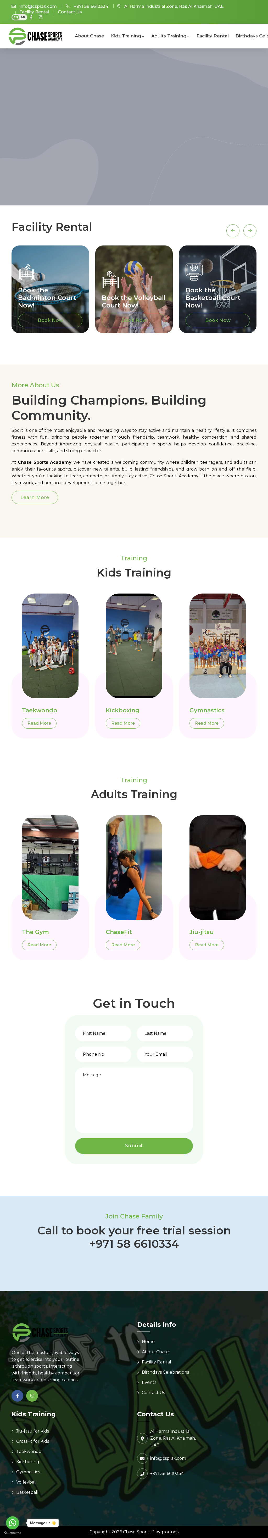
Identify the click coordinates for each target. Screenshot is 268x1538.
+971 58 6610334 (91, 6)
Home (148, 1341)
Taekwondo (39, 710)
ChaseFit (119, 932)
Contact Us (70, 11)
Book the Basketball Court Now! (213, 297)
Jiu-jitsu (201, 932)
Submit (134, 1146)
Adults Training (168, 35)
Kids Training (126, 35)
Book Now (50, 320)
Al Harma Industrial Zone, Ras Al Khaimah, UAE (174, 6)
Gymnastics (207, 710)
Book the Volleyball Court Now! (134, 301)
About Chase (89, 35)
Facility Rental (34, 11)
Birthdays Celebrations (165, 1372)
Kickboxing (122, 710)
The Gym (35, 932)
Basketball (27, 1492)
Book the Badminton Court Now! (47, 297)
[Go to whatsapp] (12, 1522)
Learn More (34, 497)
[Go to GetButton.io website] (12, 1532)
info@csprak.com (38, 6)
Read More (39, 723)
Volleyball (26, 1482)
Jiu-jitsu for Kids (32, 1431)
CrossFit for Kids (32, 1441)
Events (149, 1382)
